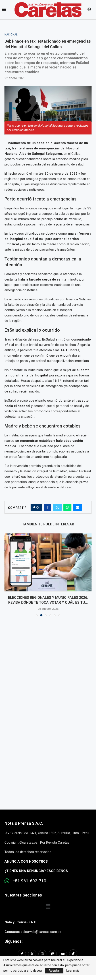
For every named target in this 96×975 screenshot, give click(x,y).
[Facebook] (22, 954)
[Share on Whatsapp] (67, 507)
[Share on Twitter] (57, 507)
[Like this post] (37, 507)
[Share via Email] (77, 507)
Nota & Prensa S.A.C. (23, 823)
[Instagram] (42, 954)
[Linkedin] (53, 954)
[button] (8, 574)
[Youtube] (63, 954)
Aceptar (54, 970)
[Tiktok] (73, 954)
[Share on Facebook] (47, 507)
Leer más (72, 970)
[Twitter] (32, 954)
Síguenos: (13, 941)
